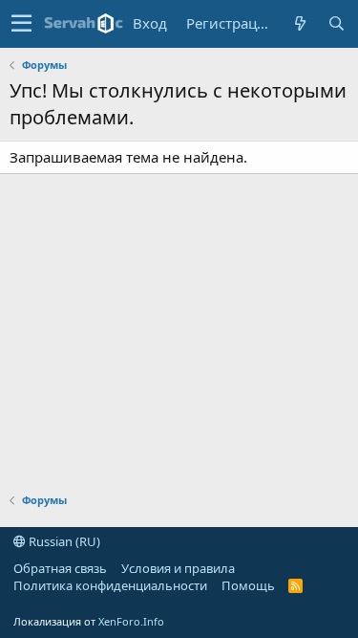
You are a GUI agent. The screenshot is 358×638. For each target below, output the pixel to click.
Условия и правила (178, 568)
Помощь (248, 585)
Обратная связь (60, 568)
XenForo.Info (131, 621)
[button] (21, 24)
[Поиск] (336, 23)
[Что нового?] (300, 23)
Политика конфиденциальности (110, 585)
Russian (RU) (63, 541)
